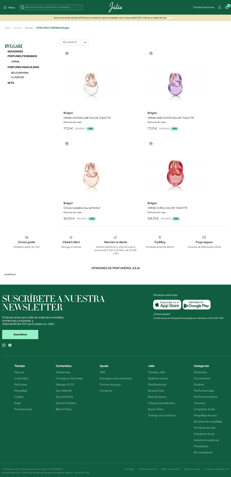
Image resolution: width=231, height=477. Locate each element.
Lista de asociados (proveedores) (79, 103)
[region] (116, 85)
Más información (111, 83)
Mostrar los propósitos (101, 113)
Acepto (129, 113)
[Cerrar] (170, 52)
